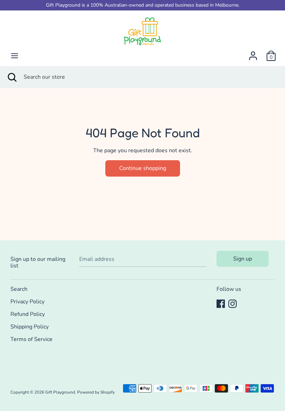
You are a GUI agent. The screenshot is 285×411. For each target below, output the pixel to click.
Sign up (242, 259)
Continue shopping (142, 168)
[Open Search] (11, 77)
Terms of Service (31, 339)
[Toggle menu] (14, 56)
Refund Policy (27, 314)
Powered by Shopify (96, 392)
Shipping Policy (29, 327)
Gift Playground (60, 392)
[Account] (253, 53)
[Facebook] (221, 303)
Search (18, 289)
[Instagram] (232, 303)
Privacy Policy (27, 301)
